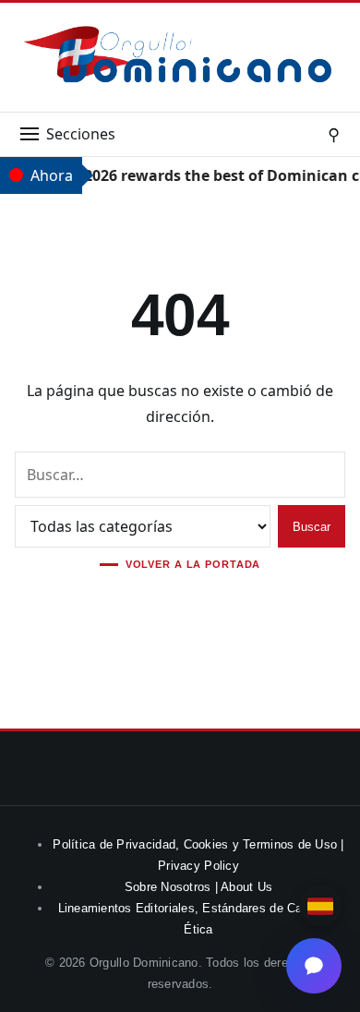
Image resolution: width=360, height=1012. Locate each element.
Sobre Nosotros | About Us (199, 887)
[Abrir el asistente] (314, 966)
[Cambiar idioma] (320, 906)
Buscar (311, 527)
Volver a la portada (193, 565)
